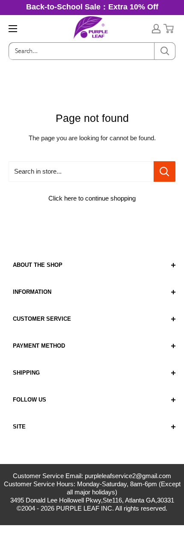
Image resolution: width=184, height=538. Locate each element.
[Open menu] (13, 28)
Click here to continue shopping (92, 198)
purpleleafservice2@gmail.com (128, 475)
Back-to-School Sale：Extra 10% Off (92, 7)
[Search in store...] (164, 171)
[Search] (164, 51)
